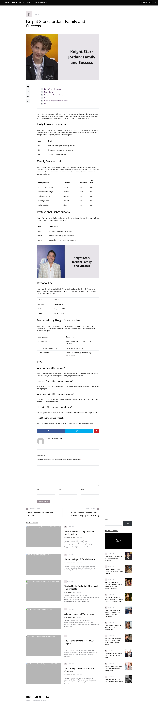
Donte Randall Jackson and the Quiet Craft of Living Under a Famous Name (113, 642)
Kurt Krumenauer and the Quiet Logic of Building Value (113, 656)
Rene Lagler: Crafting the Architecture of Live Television (113, 558)
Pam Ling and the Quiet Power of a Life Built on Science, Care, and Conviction (113, 613)
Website (83, 489)
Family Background (50, 92)
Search (106, 519)
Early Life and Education (52, 89)
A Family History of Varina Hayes (79, 614)
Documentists (14, 2)
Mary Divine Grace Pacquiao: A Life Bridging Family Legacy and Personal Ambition (113, 585)
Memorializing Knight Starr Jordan (56, 101)
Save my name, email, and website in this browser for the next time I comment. (59, 498)
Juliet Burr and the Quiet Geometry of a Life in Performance (113, 627)
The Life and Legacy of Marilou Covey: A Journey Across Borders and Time (114, 600)
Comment (39, 464)
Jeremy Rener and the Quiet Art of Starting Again (114, 681)
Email (60, 489)
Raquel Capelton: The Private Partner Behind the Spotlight (113, 571)
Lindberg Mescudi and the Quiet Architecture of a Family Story (113, 669)
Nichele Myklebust (32, 31)
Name (38, 489)
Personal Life (48, 98)
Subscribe (144, 2)
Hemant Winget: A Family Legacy (79, 559)
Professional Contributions (53, 95)
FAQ (45, 104)
